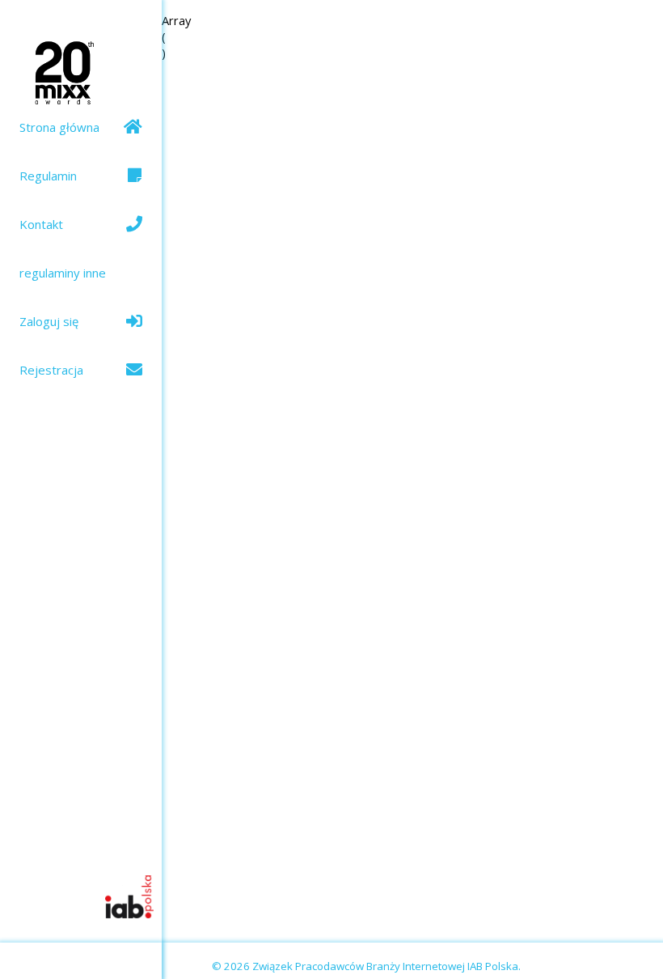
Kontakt (41, 224)
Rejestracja (51, 370)
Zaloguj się (48, 321)
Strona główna (59, 127)
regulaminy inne (62, 273)
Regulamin (48, 175)
